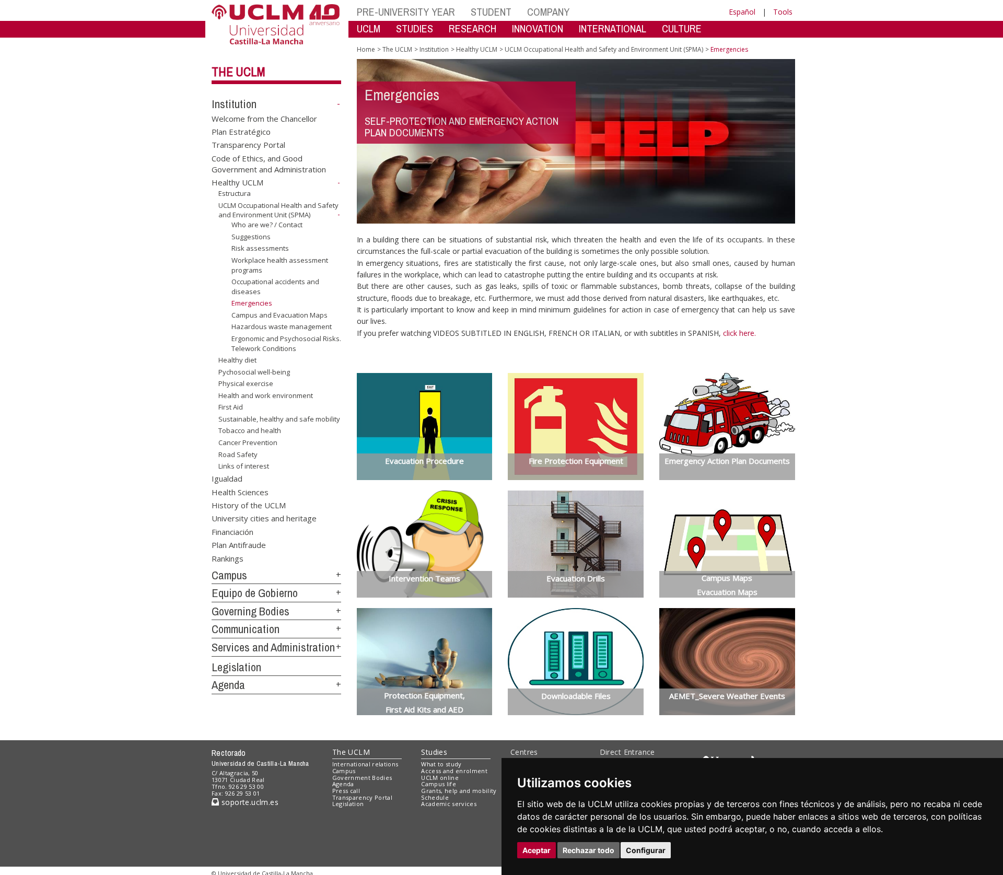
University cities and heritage (264, 518)
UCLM (368, 28)
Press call (346, 791)
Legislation (236, 667)
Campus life (438, 784)
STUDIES (414, 28)
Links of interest (243, 466)
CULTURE (682, 28)
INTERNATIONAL (612, 28)
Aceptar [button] (536, 850)
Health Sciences (240, 491)
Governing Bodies (250, 611)
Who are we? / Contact (266, 224)
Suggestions (251, 236)
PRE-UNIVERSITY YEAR (406, 12)
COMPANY (548, 12)
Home (366, 49)
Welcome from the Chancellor (264, 118)
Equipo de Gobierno (255, 593)
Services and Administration (273, 647)
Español (742, 12)
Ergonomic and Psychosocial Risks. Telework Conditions (286, 343)
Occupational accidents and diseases (275, 286)
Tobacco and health (249, 430)
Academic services (448, 804)
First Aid (230, 407)
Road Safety (238, 454)
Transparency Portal (248, 144)
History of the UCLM (249, 504)
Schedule (435, 797)
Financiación (232, 531)
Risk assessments (260, 248)
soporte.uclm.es (248, 802)
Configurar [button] (646, 850)
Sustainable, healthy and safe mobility (279, 419)
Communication (245, 629)
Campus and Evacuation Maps (279, 315)
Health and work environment (265, 395)
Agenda (228, 685)
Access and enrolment (454, 771)
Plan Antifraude (239, 545)
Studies (434, 752)
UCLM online (440, 777)
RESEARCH (472, 28)
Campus (229, 575)
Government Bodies (362, 777)
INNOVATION (537, 28)
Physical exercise (245, 383)
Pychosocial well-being (254, 372)
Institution (234, 104)
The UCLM (238, 71)
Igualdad (227, 478)
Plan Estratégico (241, 131)
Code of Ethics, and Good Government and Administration (269, 163)
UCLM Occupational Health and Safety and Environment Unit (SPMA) (278, 210)
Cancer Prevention (247, 442)
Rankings (227, 558)
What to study (441, 764)
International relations (365, 764)
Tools (782, 12)
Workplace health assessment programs (279, 264)
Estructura (234, 193)
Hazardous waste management (281, 326)
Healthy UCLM (237, 182)
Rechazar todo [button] (588, 850)
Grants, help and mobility (458, 791)
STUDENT (491, 12)
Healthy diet (237, 360)
